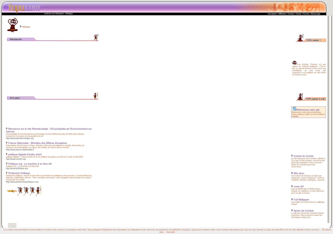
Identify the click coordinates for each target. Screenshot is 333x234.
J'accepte (170, 232)
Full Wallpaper (301, 199)
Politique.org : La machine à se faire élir (30, 163)
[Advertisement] (240, 24)
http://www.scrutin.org (16, 159)
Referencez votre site (307, 109)
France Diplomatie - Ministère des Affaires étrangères (37, 143)
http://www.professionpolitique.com (22, 182)
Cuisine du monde (303, 156)
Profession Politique (19, 173)
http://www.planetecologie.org (20, 138)
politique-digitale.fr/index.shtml (25, 154)
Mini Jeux (298, 173)
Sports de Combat (303, 210)
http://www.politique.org (17, 168)
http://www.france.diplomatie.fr (20, 149)
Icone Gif (298, 186)
